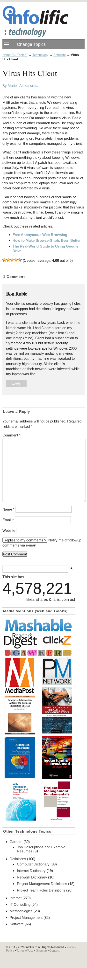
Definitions (18, 859)
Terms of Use (25, 950)
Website (8, 530)
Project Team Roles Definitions (41, 890)
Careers (16, 842)
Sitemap (41, 950)
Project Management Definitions (42, 884)
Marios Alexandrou (22, 85)
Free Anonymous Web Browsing (40, 235)
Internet (16, 898)
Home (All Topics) (14, 55)
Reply (16, 383)
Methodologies (21, 911)
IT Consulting (20, 904)
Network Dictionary (32, 877)
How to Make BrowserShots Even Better (47, 240)
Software (59, 55)
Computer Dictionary (33, 864)
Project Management (26, 917)
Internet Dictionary (31, 871)
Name (8, 509)
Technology (40, 55)
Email (8, 520)
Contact (54, 950)
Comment (11, 435)
